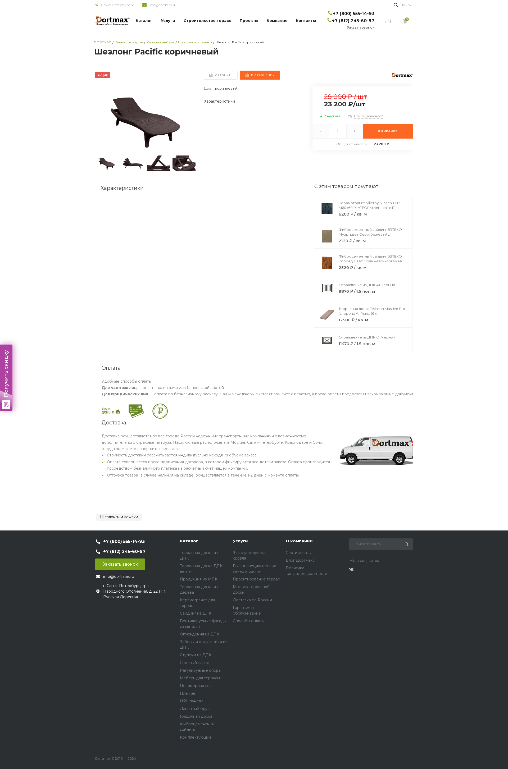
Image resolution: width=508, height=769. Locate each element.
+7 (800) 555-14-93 (353, 13)
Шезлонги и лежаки (119, 517)
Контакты (306, 20)
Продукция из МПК (198, 579)
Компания (277, 20)
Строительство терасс (207, 20)
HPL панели (191, 701)
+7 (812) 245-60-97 (353, 20)
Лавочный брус (195, 708)
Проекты (249, 20)
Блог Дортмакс (300, 560)
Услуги (168, 20)
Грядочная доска (196, 716)
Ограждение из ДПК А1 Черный (367, 285)
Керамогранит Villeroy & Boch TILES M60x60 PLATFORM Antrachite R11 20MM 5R (370, 207)
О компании (299, 540)
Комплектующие (196, 737)
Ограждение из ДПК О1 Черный (367, 337)
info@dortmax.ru (162, 5)
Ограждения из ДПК (199, 634)
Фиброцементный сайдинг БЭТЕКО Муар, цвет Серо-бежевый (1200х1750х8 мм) (370, 234)
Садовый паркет (195, 662)
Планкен (188, 693)
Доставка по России (252, 600)
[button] (189, 119)
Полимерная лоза (197, 685)
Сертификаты (298, 552)
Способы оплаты (249, 621)
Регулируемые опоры (200, 670)
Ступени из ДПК (195, 655)
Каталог (144, 20)
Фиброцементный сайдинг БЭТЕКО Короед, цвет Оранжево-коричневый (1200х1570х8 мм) (373, 261)
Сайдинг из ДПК (195, 613)
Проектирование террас (256, 579)
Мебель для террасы (200, 678)
